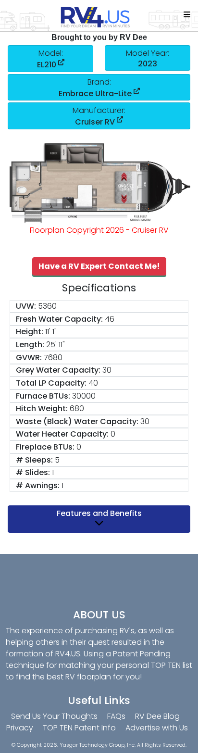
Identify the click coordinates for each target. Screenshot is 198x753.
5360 (47, 306)
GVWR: (29, 357)
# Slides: (33, 472)
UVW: (26, 306)
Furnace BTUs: (43, 396)
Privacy (19, 727)
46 (109, 319)
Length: (30, 344)
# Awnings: (38, 485)
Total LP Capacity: (51, 383)
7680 (53, 357)
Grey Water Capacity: (58, 370)
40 (93, 383)
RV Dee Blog (157, 716)
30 (106, 370)
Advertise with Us (156, 727)
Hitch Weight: (42, 408)
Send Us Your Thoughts (54, 716)
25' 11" (55, 344)
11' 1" (51, 331)
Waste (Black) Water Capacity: (77, 421)
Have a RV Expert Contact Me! (99, 266)
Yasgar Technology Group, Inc (97, 745)
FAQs (116, 716)
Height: (29, 331)
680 (77, 408)
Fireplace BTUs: (45, 446)
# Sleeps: (34, 459)
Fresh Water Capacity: (59, 319)
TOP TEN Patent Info (79, 727)
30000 (84, 396)
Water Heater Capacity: (62, 433)
